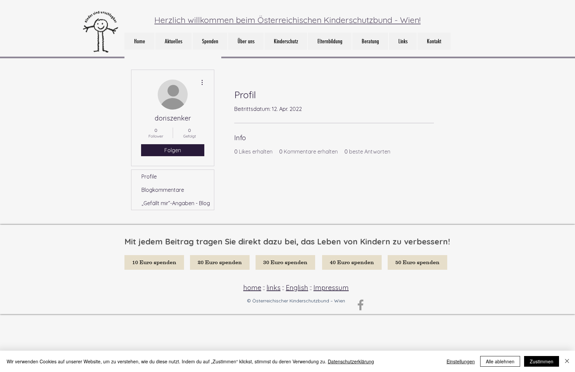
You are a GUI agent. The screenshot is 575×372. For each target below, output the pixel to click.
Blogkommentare (162, 189)
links (274, 287)
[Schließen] (567, 361)
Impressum (331, 287)
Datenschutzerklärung (351, 361)
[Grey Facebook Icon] (360, 305)
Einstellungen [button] (461, 361)
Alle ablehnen (500, 361)
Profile (149, 176)
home (252, 287)
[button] (246, 41)
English (297, 287)
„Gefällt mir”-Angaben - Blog (175, 203)
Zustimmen (541, 361)
